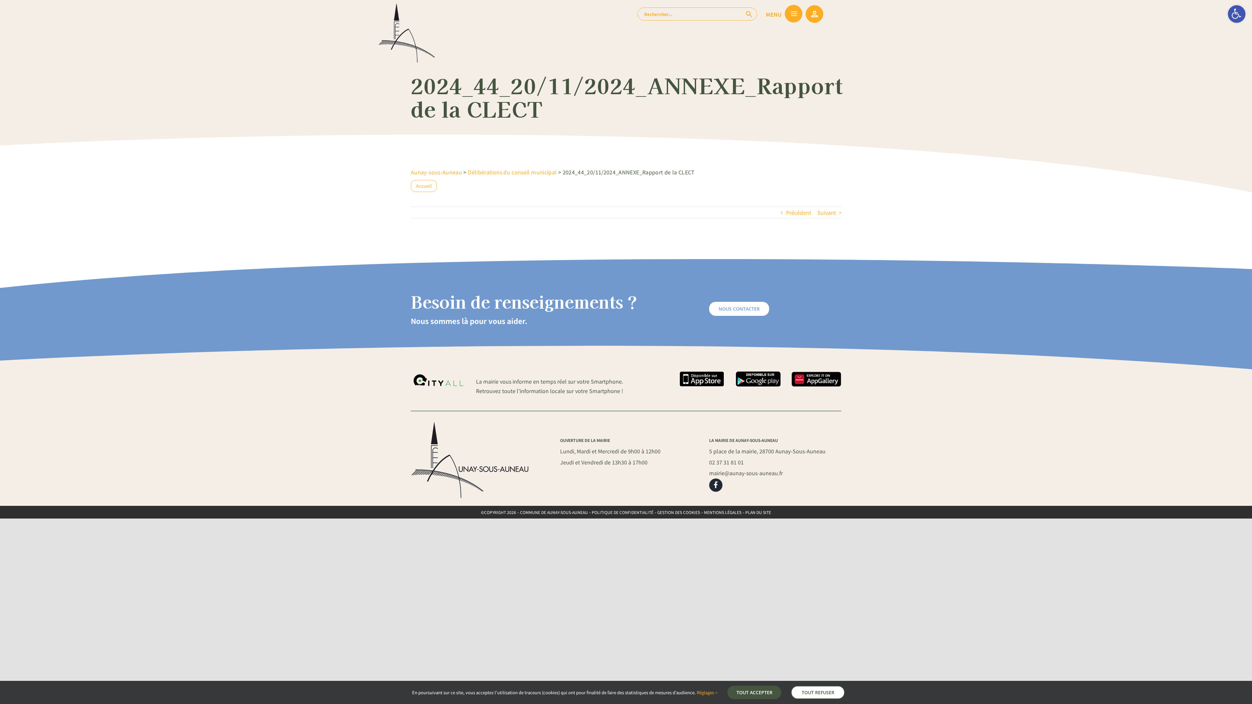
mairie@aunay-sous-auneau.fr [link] (746, 473)
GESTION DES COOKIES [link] (678, 512)
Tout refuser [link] (818, 692)
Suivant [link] (826, 212)
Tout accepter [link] (754, 692)
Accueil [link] (424, 186)
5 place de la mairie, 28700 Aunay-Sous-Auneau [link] (767, 451)
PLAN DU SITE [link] (758, 512)
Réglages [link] (706, 692)
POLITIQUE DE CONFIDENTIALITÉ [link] (622, 512)
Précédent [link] (798, 212)
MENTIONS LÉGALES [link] (722, 512)
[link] (1236, 14)
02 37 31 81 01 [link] (726, 462)
